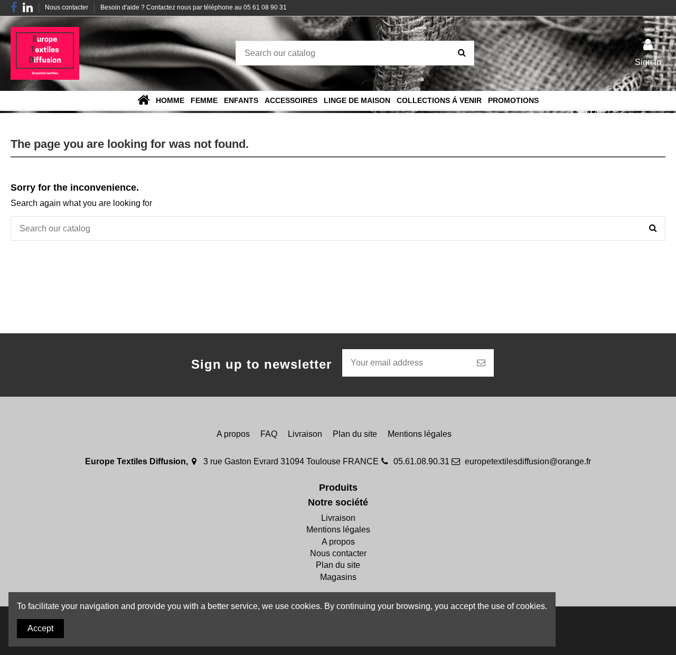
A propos (233, 433)
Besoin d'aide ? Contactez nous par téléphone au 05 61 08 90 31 (193, 7)
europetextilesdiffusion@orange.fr (528, 461)
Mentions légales (420, 433)
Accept (40, 628)
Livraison (305, 433)
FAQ (268, 433)
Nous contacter (67, 7)
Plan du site (355, 433)
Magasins (338, 577)
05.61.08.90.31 (421, 461)
